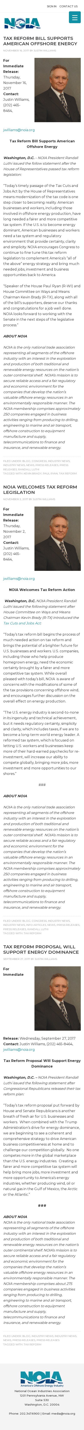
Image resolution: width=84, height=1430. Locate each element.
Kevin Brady (33, 473)
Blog (26, 461)
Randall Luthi (28, 469)
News (30, 465)
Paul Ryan (50, 473)
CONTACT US (68, 6)
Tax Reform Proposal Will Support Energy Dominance (41, 949)
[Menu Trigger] (75, 17)
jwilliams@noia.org (19, 130)
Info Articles (36, 924)
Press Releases (47, 465)
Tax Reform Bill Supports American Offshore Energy (40, 41)
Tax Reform (68, 473)
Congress (39, 461)
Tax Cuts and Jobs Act (21, 623)
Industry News (59, 461)
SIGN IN (51, 6)
